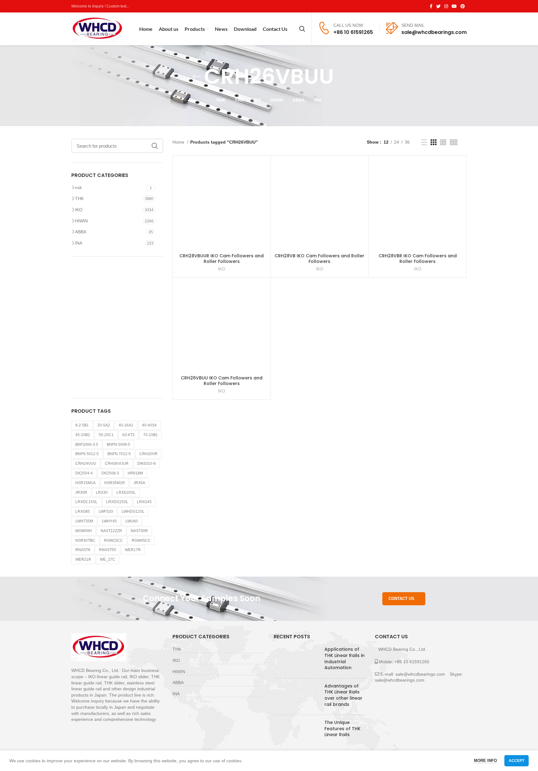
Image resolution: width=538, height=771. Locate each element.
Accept (516, 761)
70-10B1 (150, 435)
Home (179, 142)
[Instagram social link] (446, 6)
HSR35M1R (114, 483)
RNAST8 (82, 550)
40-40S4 (149, 425)
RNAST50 (107, 550)
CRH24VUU (85, 463)
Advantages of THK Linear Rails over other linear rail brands (343, 695)
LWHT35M (84, 521)
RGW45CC (141, 540)
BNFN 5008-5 (118, 444)
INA (78, 242)
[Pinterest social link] (463, 6)
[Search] (302, 29)
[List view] (424, 142)
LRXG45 (144, 502)
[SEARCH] (155, 146)
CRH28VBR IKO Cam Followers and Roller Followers (418, 258)
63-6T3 (128, 435)
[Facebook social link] (431, 6)
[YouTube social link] (454, 6)
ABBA (80, 231)
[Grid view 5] (453, 142)
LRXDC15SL (86, 502)
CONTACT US (401, 598)
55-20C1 (106, 435)
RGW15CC (113, 540)
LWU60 (131, 521)
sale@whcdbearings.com (434, 32)
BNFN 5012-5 (87, 454)
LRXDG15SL (117, 502)
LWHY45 (109, 521)
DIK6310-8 (146, 463)
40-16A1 (126, 425)
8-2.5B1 (82, 425)
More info (485, 760)
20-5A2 (103, 425)
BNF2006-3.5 (86, 444)
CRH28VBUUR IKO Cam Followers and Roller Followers (221, 258)
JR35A (139, 483)
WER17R (133, 550)
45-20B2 (82, 435)
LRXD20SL (126, 492)
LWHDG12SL (133, 511)
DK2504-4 (84, 473)
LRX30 (102, 492)
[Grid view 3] (434, 142)
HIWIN (81, 220)
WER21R (83, 559)
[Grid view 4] (443, 142)
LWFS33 (106, 511)
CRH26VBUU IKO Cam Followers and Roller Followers (221, 381)
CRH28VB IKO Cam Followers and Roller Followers (319, 258)
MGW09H (83, 531)
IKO (79, 209)
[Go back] (196, 76)
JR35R (81, 492)
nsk (78, 187)
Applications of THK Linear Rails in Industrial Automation (344, 658)
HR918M (135, 473)
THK (79, 198)
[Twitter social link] (438, 6)
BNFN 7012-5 (119, 454)
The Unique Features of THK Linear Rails (342, 728)
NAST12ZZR (111, 531)
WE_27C (107, 559)
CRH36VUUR (117, 463)
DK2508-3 (110, 473)
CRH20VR (148, 454)
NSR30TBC (85, 540)
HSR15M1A (85, 483)
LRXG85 (82, 511)
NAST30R (139, 531)
